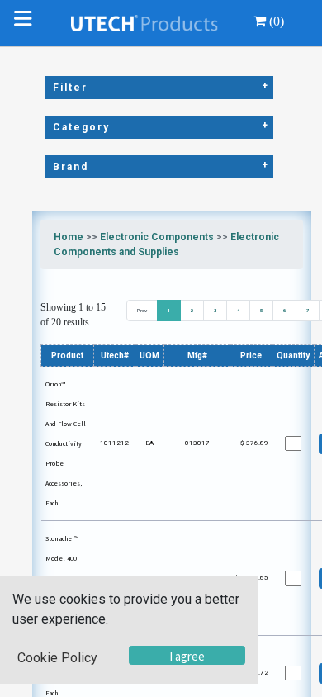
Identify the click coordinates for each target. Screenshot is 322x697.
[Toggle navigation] (26, 23)
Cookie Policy (57, 658)
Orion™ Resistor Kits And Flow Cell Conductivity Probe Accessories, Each (65, 443)
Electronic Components (157, 237)
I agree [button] (187, 656)
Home (68, 237)
